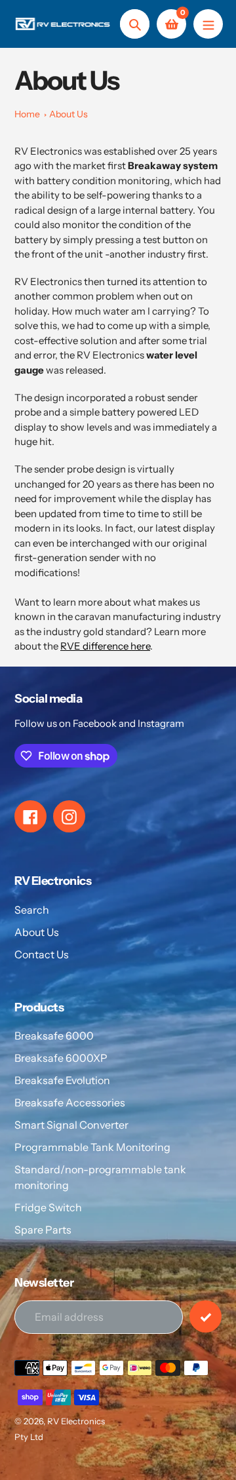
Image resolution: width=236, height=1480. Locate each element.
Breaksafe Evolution (62, 1080)
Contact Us (41, 954)
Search (31, 909)
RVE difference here (105, 646)
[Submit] (205, 1316)
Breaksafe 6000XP (61, 1057)
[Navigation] (208, 24)
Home (27, 114)
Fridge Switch (48, 1207)
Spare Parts (42, 1229)
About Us (68, 114)
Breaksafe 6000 (54, 1035)
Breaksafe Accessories (69, 1102)
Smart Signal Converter (71, 1124)
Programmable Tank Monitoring (92, 1147)
